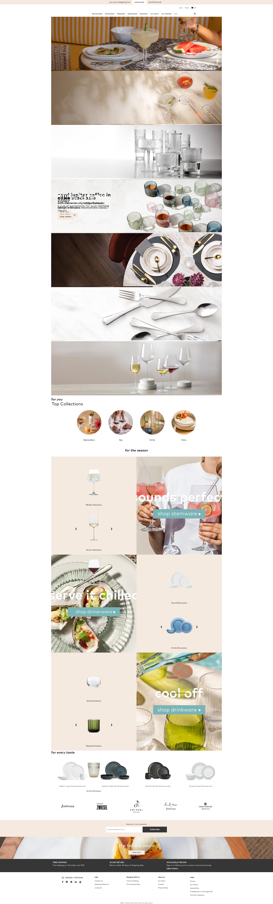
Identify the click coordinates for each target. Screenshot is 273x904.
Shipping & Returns (102, 884)
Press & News (163, 888)
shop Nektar (66, 217)
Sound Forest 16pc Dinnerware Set (157, 786)
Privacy (192, 881)
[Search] (195, 13)
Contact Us (99, 881)
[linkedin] (76, 882)
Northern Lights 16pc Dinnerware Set (115, 786)
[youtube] (81, 882)
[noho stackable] (136, 177)
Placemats (132, 14)
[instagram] (67, 882)
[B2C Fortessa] (72, 878)
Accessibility (194, 888)
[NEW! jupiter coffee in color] (136, 232)
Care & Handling (132, 881)
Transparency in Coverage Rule (201, 891)
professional (155, 2)
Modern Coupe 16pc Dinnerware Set (73, 786)
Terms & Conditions (197, 895)
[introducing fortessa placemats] (136, 286)
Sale (176, 14)
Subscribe (155, 829)
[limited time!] (136, 69)
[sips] (136, 123)
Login (180, 8)
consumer (139, 2)
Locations (98, 888)
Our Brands (166, 14)
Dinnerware (97, 14)
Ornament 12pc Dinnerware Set (200, 786)
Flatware (121, 14)
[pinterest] (72, 882)
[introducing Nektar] (136, 394)
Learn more (172, 868)
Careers (161, 884)
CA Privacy (194, 884)
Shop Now (136, 852)
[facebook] (63, 882)
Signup (187, 8)
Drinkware (109, 14)
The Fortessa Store (133, 884)
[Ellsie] (136, 340)
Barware (143, 14)
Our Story (154, 14)
